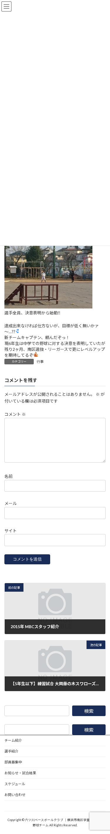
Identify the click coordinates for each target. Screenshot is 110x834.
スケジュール (14, 784)
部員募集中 (13, 762)
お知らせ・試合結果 (20, 773)
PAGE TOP (101, 803)
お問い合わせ (15, 795)
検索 (89, 711)
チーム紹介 (13, 740)
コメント (15, 414)
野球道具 (11, 805)
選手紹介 (11, 751)
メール (10, 503)
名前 (8, 476)
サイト (10, 530)
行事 (40, 361)
